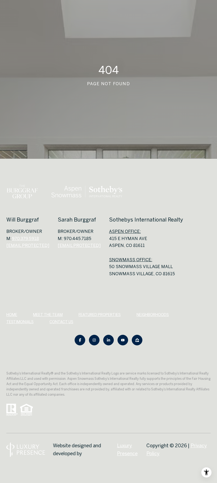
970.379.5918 (25, 238)
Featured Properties (100, 315)
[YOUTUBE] (122, 340)
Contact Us (61, 322)
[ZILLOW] (137, 340)
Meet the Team (48, 315)
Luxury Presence (127, 449)
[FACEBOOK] (80, 340)
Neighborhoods (153, 315)
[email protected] (79, 245)
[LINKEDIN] (108, 340)
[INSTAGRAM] (94, 340)
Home (11, 315)
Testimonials (20, 322)
